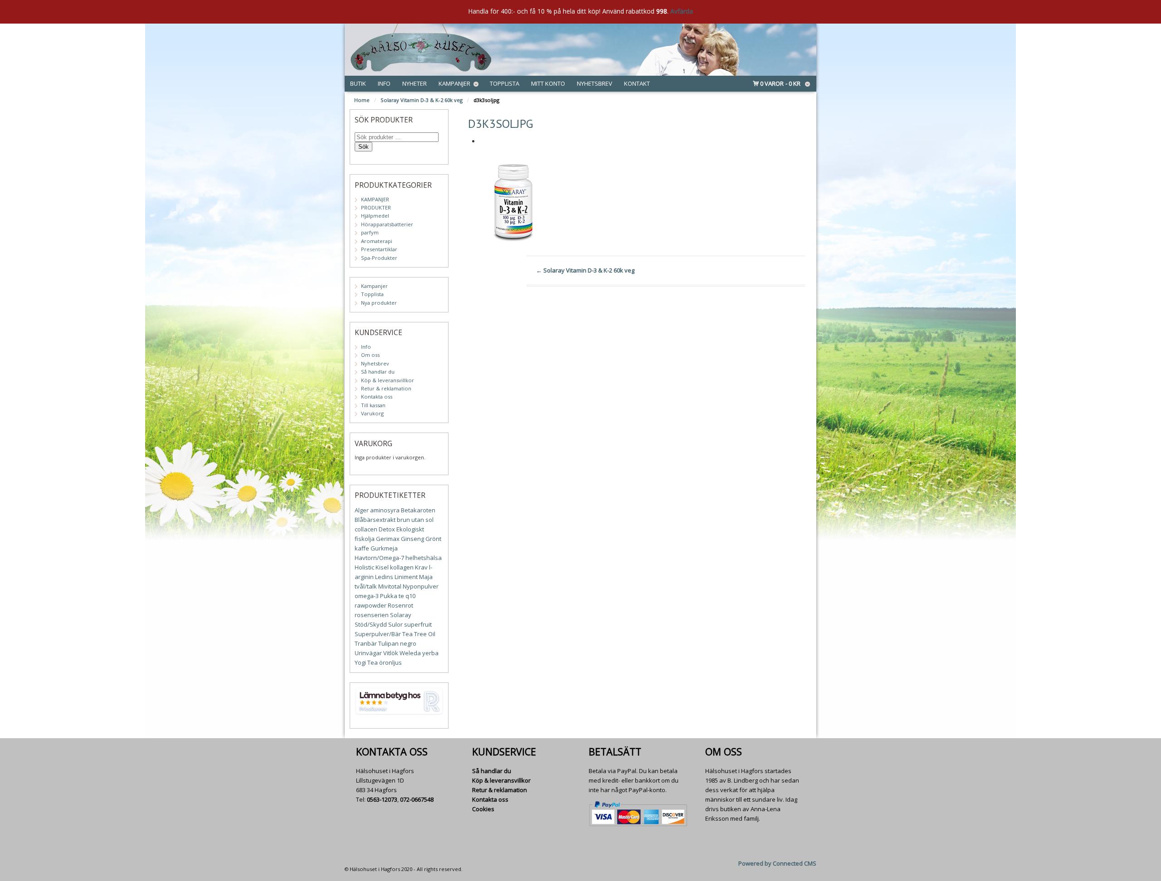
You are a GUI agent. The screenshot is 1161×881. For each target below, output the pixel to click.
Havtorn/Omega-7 (379, 558)
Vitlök (390, 653)
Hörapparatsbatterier (387, 224)
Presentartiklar (379, 249)
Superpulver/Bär (378, 634)
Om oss (370, 354)
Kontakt (637, 83)
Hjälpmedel (375, 215)
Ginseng (412, 539)
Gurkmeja (384, 548)
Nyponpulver (421, 586)
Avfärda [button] (681, 11)
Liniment (406, 577)
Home (362, 100)
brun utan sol (415, 520)
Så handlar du (378, 371)
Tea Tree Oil (418, 634)
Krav (421, 567)
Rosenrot (400, 605)
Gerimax (388, 539)
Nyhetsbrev (594, 83)
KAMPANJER (375, 199)
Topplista (504, 83)
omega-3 (367, 596)
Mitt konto (548, 83)
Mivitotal (389, 586)
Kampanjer (454, 83)
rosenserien (372, 615)
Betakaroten (418, 510)
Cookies (483, 809)
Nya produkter (379, 302)
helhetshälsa (423, 558)
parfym (370, 232)
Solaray (400, 615)
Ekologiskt (410, 529)
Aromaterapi (376, 241)
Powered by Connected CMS (777, 863)
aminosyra (385, 510)
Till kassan (373, 405)
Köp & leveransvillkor (387, 380)
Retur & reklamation (386, 388)
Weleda (410, 653)
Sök (363, 146)
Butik (358, 83)
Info (384, 83)
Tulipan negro (397, 643)
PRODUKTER (376, 207)
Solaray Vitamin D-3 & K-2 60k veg (421, 100)
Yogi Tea (366, 662)
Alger (362, 510)
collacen (366, 529)
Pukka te (392, 596)
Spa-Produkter (379, 257)
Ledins (384, 577)
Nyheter (414, 83)
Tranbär (366, 643)
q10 (410, 596)
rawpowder (370, 605)
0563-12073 (382, 799)
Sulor (395, 624)
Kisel (382, 567)
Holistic (364, 567)
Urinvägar (368, 653)
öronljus (390, 662)
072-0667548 (417, 799)
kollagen (402, 567)
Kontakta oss (376, 396)
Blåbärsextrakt (375, 520)
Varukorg (372, 413)
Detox (387, 529)
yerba (430, 653)
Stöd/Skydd (371, 624)
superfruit (418, 624)
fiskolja (365, 539)
